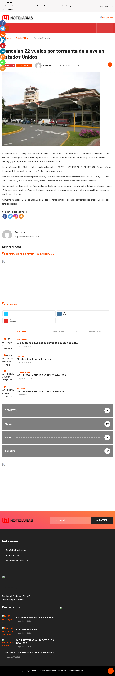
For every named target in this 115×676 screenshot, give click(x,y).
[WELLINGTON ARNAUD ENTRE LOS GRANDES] (7, 643)
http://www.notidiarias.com (27, 236)
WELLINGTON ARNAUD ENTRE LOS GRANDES (41, 375)
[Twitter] (105, 28)
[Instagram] (15, 216)
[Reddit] (3, 34)
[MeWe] (3, 51)
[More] (21, 216)
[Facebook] (4, 216)
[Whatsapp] (3, 62)
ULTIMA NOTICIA (23, 66)
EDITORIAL (21, 389)
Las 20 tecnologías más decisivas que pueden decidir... (47, 342)
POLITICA (20, 356)
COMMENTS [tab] (95, 331)
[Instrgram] (109, 28)
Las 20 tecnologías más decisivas (35, 617)
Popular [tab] (58, 331)
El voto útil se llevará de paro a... (35, 358)
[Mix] (3, 57)
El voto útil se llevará (27, 629)
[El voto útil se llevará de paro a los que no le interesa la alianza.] (7, 631)
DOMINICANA (22, 38)
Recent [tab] (22, 331)
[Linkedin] (3, 40)
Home (8, 38)
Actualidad (22, 340)
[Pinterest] (3, 45)
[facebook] (100, 28)
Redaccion (48, 65)
